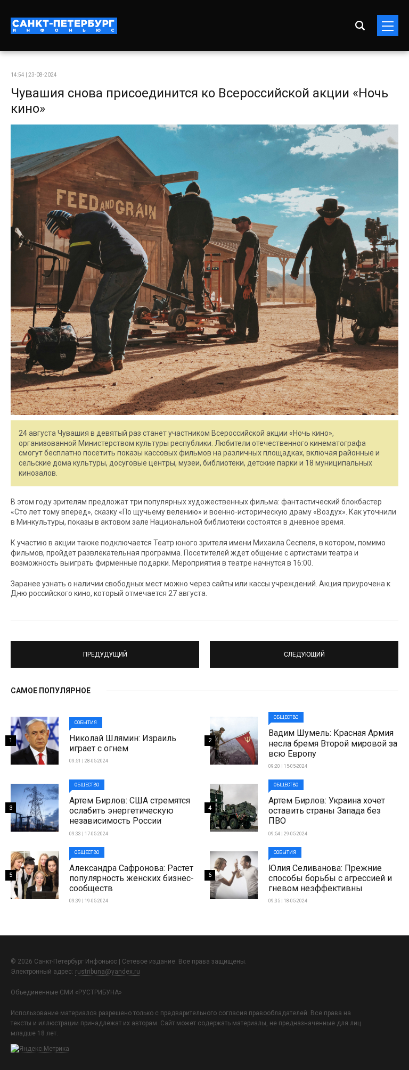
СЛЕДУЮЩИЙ (304, 649)
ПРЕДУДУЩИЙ (105, 649)
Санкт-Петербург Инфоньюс (64, 26)
